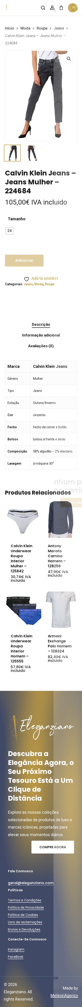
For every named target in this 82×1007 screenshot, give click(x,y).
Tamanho (17, 219)
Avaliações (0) (41, 346)
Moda (25, 28)
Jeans (59, 28)
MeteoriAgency (64, 995)
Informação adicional (41, 335)
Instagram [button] (16, 949)
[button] (69, 59)
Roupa (42, 28)
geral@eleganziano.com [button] (31, 883)
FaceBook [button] (15, 956)
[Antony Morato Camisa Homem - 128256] (60, 519)
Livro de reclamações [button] (25, 922)
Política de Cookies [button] (23, 915)
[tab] (41, 324)
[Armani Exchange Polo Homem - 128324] (60, 610)
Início (9, 28)
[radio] (9, 230)
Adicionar (24, 260)
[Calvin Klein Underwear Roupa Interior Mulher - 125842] (23, 519)
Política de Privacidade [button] (26, 907)
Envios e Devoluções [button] (24, 929)
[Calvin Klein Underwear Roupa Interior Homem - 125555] (23, 610)
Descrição (41, 324)
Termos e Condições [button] (24, 900)
